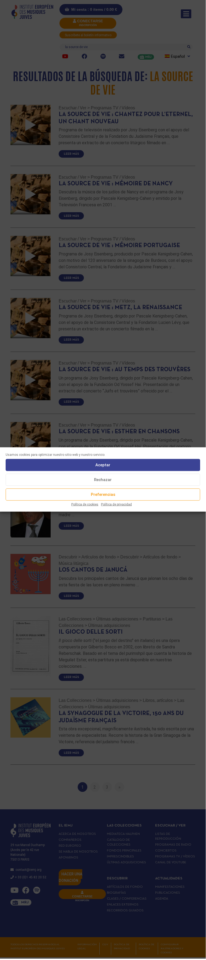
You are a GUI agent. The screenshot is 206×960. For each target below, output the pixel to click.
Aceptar (102, 465)
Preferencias (103, 494)
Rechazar (103, 479)
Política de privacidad (116, 504)
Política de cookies (84, 504)
